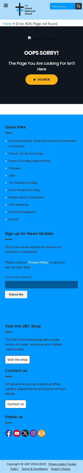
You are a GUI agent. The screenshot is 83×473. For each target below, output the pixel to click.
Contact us (16, 404)
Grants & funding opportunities (29, 161)
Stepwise (14, 168)
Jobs (11, 175)
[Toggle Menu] (6, 5)
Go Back (44, 79)
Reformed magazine (21, 212)
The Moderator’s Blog (22, 183)
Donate (13, 219)
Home (7, 24)
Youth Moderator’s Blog (24, 190)
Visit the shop (17, 360)
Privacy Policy (38, 262)
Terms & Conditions (34, 469)
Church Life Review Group (25, 153)
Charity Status (60, 469)
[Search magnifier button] (78, 6)
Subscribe (16, 294)
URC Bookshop (18, 204)
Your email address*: (18, 277)
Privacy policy (57, 464)
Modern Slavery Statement (26, 197)
